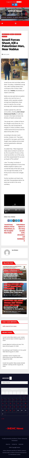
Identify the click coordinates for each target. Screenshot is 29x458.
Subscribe (21, 444)
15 (21, 403)
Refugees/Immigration (9, 288)
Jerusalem (20, 300)
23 (25, 407)
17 (2, 407)
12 (10, 403)
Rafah (19, 286)
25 (6, 410)
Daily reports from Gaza (9, 326)
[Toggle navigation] (15, 23)
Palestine (4, 36)
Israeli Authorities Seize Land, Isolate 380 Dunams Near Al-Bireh (13, 276)
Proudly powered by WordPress (9, 438)
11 (6, 403)
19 (10, 407)
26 (10, 410)
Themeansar (14, 440)
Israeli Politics (15, 269)
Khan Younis (7, 286)
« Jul (2, 418)
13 (14, 403)
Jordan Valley (7, 302)
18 (6, 407)
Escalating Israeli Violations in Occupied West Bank (13, 309)
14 (18, 403)
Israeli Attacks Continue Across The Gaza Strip (14, 291)
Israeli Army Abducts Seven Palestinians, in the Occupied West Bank (9, 229)
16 (25, 403)
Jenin (15, 300)
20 (14, 407)
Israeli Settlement (8, 300)
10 (2, 403)
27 (14, 410)
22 (21, 407)
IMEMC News (17, 278)
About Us (8, 444)
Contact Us (14, 444)
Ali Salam (15, 250)
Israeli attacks (5, 34)
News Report (18, 34)
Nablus (12, 34)
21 (18, 407)
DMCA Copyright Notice (14, 447)
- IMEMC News (14, 11)
